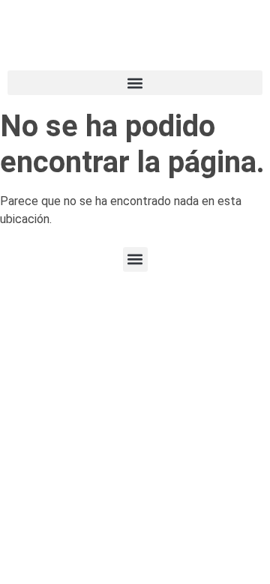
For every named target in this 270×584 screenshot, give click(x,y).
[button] (135, 82)
